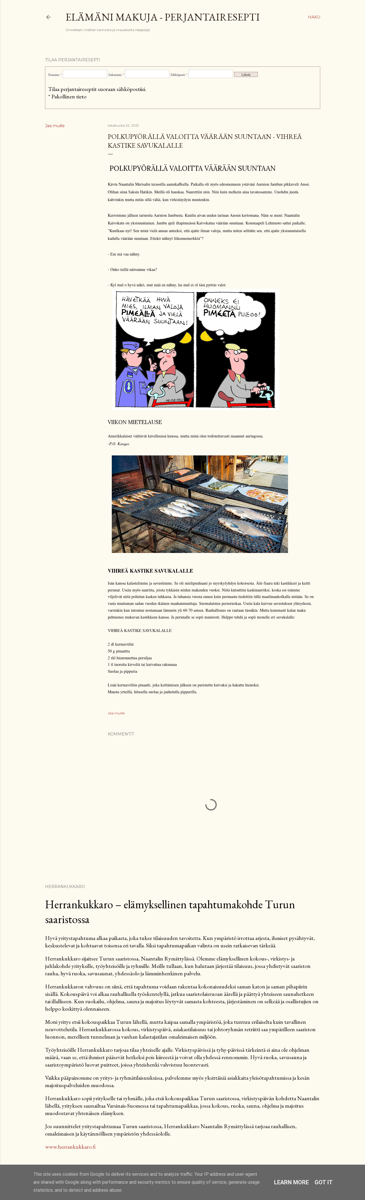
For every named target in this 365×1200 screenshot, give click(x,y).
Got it (324, 1182)
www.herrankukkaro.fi (70, 1146)
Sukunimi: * (116, 74)
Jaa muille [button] (55, 125)
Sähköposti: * (179, 74)
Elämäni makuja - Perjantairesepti (163, 17)
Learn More (291, 1182)
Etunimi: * (55, 74)
